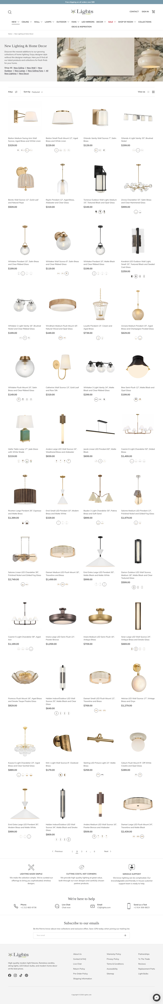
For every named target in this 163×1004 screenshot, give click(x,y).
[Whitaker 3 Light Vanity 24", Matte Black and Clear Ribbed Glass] (100, 367)
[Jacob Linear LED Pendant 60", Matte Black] (100, 428)
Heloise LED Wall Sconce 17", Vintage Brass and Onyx (138, 700)
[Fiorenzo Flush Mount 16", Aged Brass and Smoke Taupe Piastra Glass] (25, 678)
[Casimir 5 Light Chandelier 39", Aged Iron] (25, 616)
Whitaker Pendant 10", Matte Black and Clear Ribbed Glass (99, 263)
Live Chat (77, 964)
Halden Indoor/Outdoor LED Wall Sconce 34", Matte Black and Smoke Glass (61, 827)
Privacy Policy (113, 959)
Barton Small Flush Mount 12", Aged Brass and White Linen (62, 139)
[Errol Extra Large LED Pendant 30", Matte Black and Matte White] (100, 551)
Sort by (27, 92)
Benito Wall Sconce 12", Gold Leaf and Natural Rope (23, 201)
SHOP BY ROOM (125, 22)
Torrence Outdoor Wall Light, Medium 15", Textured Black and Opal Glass (100, 201)
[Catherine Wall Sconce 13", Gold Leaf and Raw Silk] (62, 367)
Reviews (142, 964)
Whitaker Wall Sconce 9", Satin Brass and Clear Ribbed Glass (62, 263)
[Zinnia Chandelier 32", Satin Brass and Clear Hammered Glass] (138, 179)
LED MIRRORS (88, 22)
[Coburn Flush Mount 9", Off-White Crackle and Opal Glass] (138, 742)
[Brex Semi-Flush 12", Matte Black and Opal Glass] (138, 367)
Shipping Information (82, 978)
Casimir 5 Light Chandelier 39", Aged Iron (24, 638)
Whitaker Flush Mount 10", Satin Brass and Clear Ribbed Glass (22, 389)
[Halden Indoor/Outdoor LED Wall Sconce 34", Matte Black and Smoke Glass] (62, 804)
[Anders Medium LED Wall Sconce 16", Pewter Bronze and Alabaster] (100, 804)
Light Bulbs (143, 973)
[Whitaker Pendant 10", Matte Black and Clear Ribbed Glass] (100, 241)
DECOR (99, 22)
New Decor (24, 73)
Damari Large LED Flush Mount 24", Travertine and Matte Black (137, 826)
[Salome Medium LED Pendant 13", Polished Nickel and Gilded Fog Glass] (138, 490)
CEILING (25, 22)
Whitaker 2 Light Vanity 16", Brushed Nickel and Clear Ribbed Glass (24, 327)
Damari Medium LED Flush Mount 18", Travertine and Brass (62, 573)
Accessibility (112, 969)
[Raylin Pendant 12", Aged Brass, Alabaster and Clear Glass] (62, 179)
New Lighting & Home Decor (23, 34)
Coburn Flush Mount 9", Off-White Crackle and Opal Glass (136, 764)
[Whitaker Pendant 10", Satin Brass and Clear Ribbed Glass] (25, 241)
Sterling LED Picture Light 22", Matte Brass (100, 764)
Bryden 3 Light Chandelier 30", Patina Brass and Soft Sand (100, 512)
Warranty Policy (114, 954)
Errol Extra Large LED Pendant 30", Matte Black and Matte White (99, 573)
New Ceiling (19, 68)
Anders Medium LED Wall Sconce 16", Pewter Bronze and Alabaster (100, 826)
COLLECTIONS (144, 22)
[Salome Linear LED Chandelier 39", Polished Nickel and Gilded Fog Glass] (25, 551)
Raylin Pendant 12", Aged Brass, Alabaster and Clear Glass (60, 201)
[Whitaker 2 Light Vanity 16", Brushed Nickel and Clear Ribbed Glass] (25, 305)
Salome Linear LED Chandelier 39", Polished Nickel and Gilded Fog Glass (24, 573)
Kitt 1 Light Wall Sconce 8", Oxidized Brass (62, 764)
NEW (14, 22)
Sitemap (110, 973)
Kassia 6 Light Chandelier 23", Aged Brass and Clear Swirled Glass (24, 764)
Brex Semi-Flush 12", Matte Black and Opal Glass (137, 389)
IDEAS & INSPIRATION (82, 26)
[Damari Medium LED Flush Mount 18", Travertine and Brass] (62, 551)
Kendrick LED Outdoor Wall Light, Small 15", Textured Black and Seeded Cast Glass (138, 264)
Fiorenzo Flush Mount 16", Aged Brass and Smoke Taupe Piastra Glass (25, 700)
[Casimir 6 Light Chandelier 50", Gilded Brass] (138, 428)
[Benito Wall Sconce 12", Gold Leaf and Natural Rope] (25, 179)
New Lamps (20, 71)
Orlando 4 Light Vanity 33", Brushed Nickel (137, 139)
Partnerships (143, 954)
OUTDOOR (61, 22)
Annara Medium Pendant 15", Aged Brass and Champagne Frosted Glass (137, 327)
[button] (153, 12)
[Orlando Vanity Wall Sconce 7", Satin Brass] (100, 117)
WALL (37, 22)
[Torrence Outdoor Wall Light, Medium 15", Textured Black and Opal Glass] (100, 179)
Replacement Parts (146, 969)
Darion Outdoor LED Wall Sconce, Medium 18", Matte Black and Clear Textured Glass (136, 575)
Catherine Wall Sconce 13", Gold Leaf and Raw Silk (62, 389)
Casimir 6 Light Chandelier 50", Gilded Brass (138, 450)
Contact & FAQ (79, 959)
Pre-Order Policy (80, 973)
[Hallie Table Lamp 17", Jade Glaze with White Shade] (25, 428)
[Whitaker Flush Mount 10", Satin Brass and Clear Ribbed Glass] (25, 367)
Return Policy (79, 969)
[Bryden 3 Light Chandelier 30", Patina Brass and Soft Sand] (100, 490)
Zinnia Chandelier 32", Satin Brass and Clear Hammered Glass (136, 201)
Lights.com (87, 995)
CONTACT (134, 12)
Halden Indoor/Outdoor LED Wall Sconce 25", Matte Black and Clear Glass (61, 701)
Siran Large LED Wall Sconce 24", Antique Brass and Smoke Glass (136, 638)
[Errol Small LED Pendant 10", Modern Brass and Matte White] (62, 490)
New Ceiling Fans (35, 71)
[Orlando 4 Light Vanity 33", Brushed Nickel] (138, 117)
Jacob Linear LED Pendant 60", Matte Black (100, 450)
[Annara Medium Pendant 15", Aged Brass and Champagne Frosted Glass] (138, 305)
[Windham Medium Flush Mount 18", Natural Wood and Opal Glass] (62, 305)
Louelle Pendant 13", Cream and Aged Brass (98, 327)
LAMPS (48, 22)
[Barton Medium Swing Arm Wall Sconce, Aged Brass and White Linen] (25, 117)
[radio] (19, 150)
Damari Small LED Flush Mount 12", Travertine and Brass (99, 700)
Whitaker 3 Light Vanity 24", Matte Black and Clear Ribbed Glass (99, 389)
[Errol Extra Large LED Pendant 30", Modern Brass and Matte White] (25, 804)
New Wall (31, 68)
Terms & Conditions (115, 964)
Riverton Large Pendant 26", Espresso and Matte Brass (24, 512)
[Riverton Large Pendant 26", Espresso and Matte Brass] (25, 490)
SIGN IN (146, 12)
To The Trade (144, 959)
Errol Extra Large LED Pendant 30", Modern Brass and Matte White (23, 826)
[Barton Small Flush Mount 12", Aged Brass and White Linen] (62, 117)
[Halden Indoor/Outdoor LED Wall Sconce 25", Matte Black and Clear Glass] (62, 678)
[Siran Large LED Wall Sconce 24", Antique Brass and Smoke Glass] (138, 616)
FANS (74, 22)
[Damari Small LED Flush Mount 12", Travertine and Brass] (100, 678)
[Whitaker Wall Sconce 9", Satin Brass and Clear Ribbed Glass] (62, 241)
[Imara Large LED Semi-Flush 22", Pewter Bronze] (62, 616)
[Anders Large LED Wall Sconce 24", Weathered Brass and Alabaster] (62, 428)
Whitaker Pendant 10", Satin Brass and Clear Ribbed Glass (23, 263)
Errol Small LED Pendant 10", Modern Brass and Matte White (62, 512)
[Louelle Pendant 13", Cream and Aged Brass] (100, 305)
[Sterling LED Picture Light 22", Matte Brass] (100, 742)
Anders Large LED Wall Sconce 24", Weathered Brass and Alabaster (61, 450)
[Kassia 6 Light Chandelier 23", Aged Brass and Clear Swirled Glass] (25, 742)
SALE (110, 22)
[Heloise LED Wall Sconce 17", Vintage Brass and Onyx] (138, 678)
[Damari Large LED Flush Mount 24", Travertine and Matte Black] (138, 804)
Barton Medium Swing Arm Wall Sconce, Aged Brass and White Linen (24, 139)
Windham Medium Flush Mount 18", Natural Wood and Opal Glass (62, 327)
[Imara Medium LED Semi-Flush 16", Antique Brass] (100, 616)
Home (10, 34)
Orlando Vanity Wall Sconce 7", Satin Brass (100, 139)
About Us (77, 954)
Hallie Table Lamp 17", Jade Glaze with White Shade (23, 450)
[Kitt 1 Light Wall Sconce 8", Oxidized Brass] (62, 742)
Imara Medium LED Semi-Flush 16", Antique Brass (99, 638)
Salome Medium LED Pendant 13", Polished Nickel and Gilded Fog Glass (137, 512)
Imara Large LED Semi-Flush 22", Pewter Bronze (60, 638)
